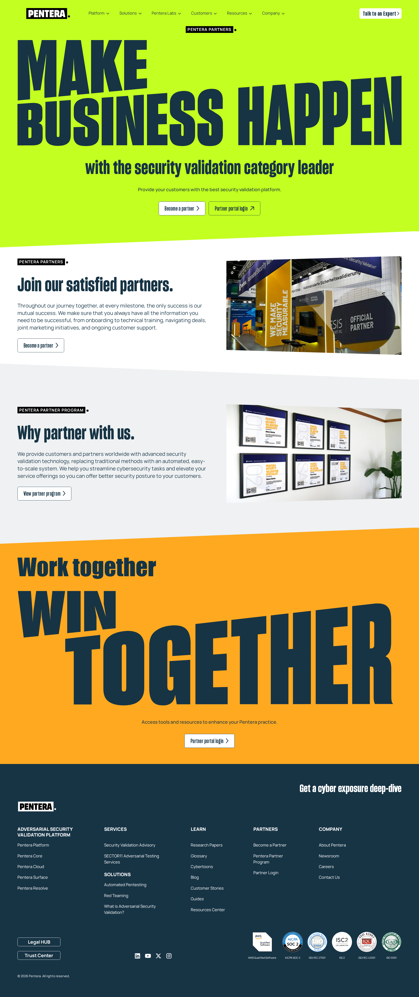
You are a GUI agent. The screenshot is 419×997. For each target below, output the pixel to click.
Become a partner (179, 208)
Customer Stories (207, 888)
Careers (326, 866)
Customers (201, 13)
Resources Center (208, 910)
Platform (97, 13)
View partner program (42, 493)
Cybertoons (202, 866)
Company (271, 13)
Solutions (128, 13)
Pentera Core (29, 856)
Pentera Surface (32, 877)
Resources (237, 13)
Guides (197, 899)
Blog (195, 877)
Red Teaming (116, 895)
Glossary (199, 856)
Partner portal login (231, 208)
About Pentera (332, 845)
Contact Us (329, 877)
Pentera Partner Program (268, 859)
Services (115, 829)
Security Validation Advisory (129, 845)
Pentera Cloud (30, 866)
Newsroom (329, 856)
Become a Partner (270, 845)
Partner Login (265, 872)
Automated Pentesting (125, 884)
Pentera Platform (33, 845)
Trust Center (39, 955)
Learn (198, 829)
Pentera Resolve (32, 888)
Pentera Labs (164, 13)
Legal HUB (39, 942)
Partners (265, 829)
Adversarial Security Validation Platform (44, 832)
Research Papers (207, 845)
